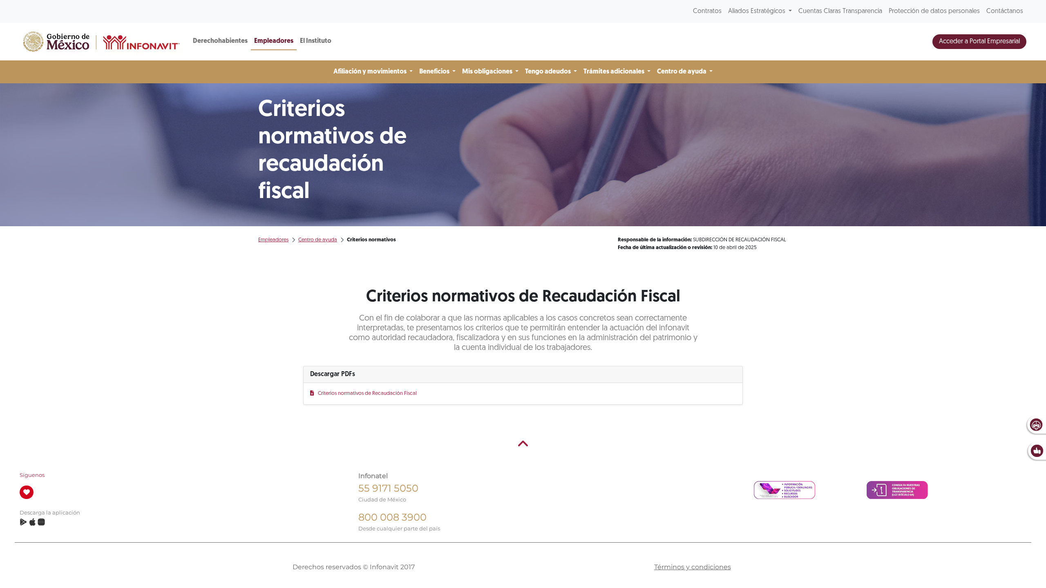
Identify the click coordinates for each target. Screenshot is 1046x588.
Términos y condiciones (692, 567)
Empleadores (273, 41)
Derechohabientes (220, 41)
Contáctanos (1004, 11)
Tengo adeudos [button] (548, 72)
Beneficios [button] (435, 72)
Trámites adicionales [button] (614, 72)
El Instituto (315, 41)
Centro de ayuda (317, 240)
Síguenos (32, 475)
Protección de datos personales (934, 11)
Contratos (707, 11)
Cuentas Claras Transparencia (840, 11)
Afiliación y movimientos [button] (370, 72)
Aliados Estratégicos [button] (757, 11)
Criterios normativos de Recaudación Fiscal (367, 393)
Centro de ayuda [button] (682, 72)
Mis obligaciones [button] (488, 72)
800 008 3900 (392, 517)
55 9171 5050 (388, 488)
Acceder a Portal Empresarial (979, 41)
